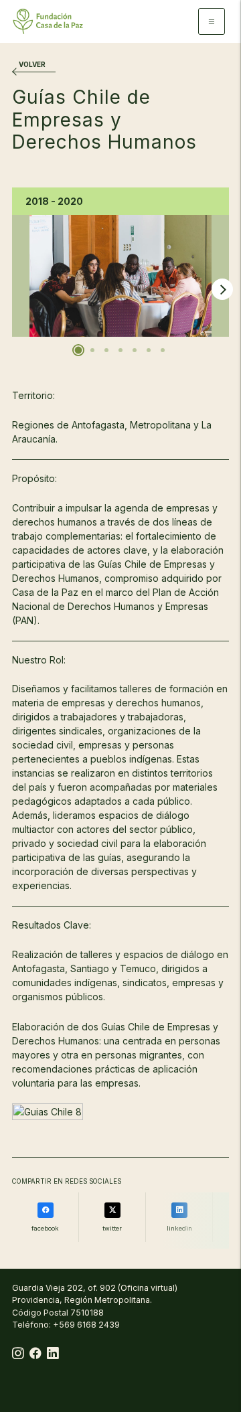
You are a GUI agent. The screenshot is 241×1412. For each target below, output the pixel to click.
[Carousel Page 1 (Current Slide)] (78, 350)
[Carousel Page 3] (106, 350)
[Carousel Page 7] (163, 350)
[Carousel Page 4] (120, 350)
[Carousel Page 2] (92, 350)
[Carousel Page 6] (149, 350)
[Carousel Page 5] (135, 350)
